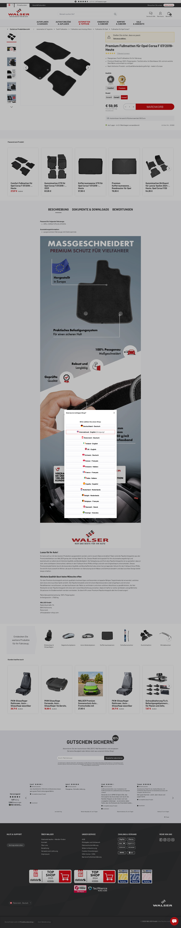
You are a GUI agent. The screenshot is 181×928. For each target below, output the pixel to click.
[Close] (114, 413)
